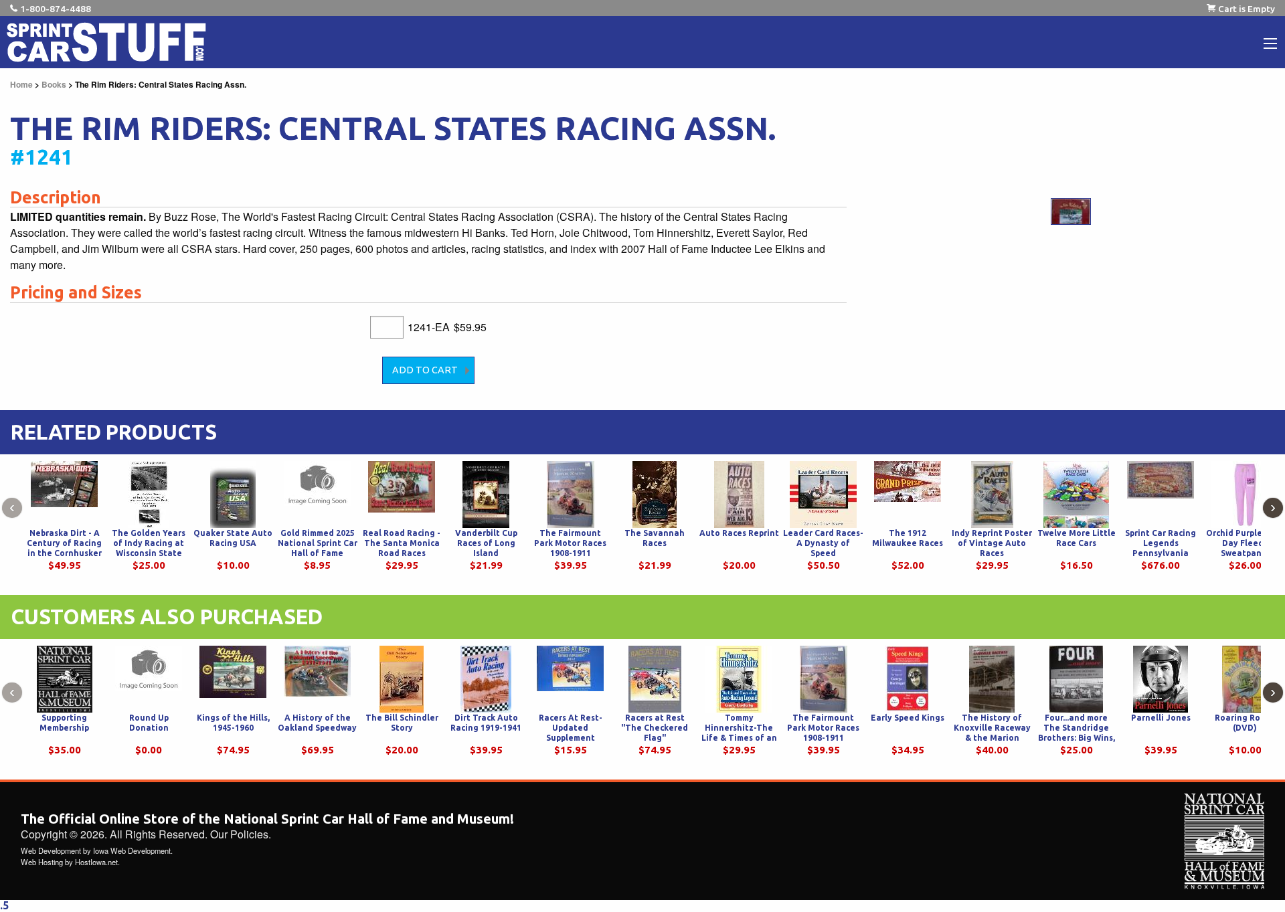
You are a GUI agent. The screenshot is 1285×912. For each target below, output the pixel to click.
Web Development (51, 850)
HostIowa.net (96, 861)
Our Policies (239, 834)
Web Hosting (42, 861)
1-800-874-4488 (55, 8)
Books (53, 84)
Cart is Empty (1246, 8)
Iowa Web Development (132, 850)
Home (21, 84)
